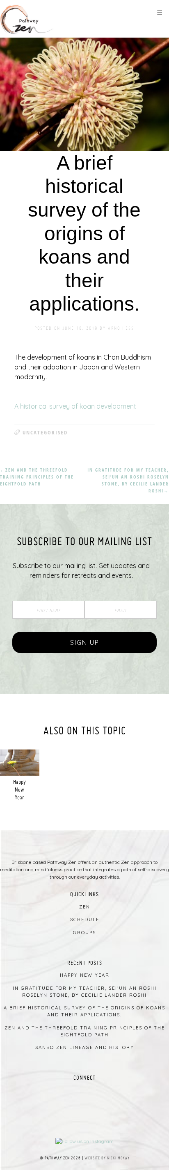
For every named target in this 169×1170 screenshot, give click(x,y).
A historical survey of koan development (75, 406)
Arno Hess (121, 328)
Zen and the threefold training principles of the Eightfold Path (37, 477)
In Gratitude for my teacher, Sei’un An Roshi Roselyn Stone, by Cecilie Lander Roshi (128, 480)
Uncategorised (45, 432)
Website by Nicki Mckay (107, 1158)
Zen (84, 907)
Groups (84, 932)
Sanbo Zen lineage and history (84, 1047)
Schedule (84, 919)
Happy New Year (19, 789)
